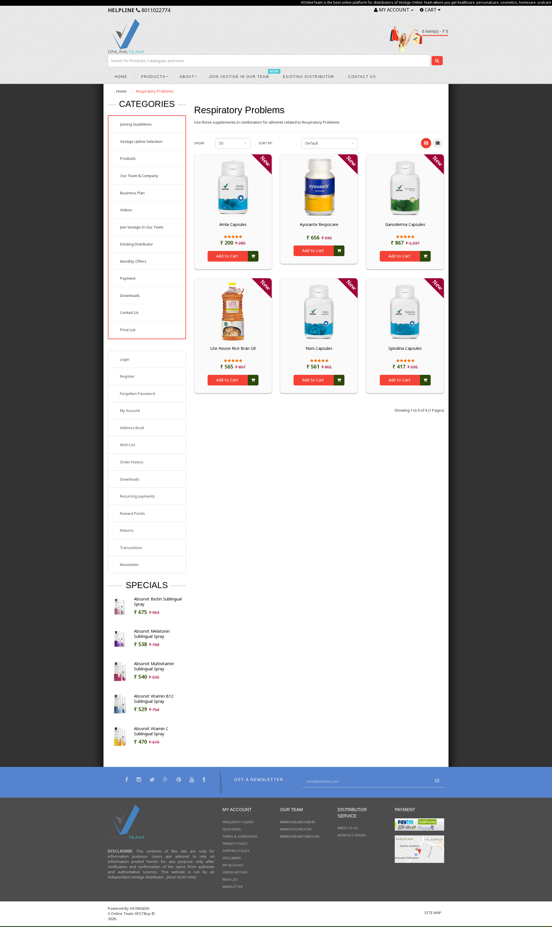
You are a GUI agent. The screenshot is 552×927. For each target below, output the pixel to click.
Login (124, 359)
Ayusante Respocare (319, 224)
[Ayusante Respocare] (319, 187)
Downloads (130, 295)
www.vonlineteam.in (297, 822)
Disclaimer (232, 858)
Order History (131, 462)
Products (128, 158)
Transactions (131, 547)
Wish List (127, 444)
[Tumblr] (205, 780)
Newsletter (129, 564)
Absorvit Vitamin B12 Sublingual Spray (153, 699)
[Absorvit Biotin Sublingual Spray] (119, 606)
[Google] (166, 780)
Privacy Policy (235, 843)
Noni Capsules (319, 348)
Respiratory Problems (155, 91)
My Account (130, 410)
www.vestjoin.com (295, 829)
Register (127, 376)
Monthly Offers (133, 261)
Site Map (432, 912)
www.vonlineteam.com (299, 836)
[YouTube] (192, 780)
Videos (126, 209)
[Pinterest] (179, 780)
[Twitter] (153, 780)
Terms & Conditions (240, 836)
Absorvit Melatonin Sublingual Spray (152, 634)
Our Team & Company (139, 175)
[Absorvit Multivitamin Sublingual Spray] (119, 671)
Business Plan (132, 192)
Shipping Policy (236, 851)
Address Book (132, 427)
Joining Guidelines (136, 124)
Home (121, 91)
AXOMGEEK (140, 908)
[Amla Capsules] (233, 187)
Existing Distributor (136, 244)
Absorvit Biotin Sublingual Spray (158, 601)
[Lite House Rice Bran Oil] (233, 311)
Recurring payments (137, 496)
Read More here (181, 877)
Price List (127, 329)
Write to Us (348, 828)
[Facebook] (127, 780)
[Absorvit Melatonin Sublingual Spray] (119, 638)
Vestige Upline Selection (141, 141)
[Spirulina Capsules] (405, 311)
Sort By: (265, 143)
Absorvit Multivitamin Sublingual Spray (154, 666)
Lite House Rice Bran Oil (233, 348)
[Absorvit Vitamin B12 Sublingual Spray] (119, 703)
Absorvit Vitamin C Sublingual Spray (151, 731)
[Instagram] (139, 780)
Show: (199, 143)
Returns (127, 530)
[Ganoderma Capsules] (405, 187)
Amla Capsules (233, 224)
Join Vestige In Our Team (141, 227)
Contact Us (129, 312)
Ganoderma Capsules (405, 224)
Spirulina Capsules (405, 348)
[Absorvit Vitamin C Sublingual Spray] (119, 736)
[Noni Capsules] (319, 311)
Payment (127, 278)
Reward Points (132, 513)
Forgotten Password (137, 393)
